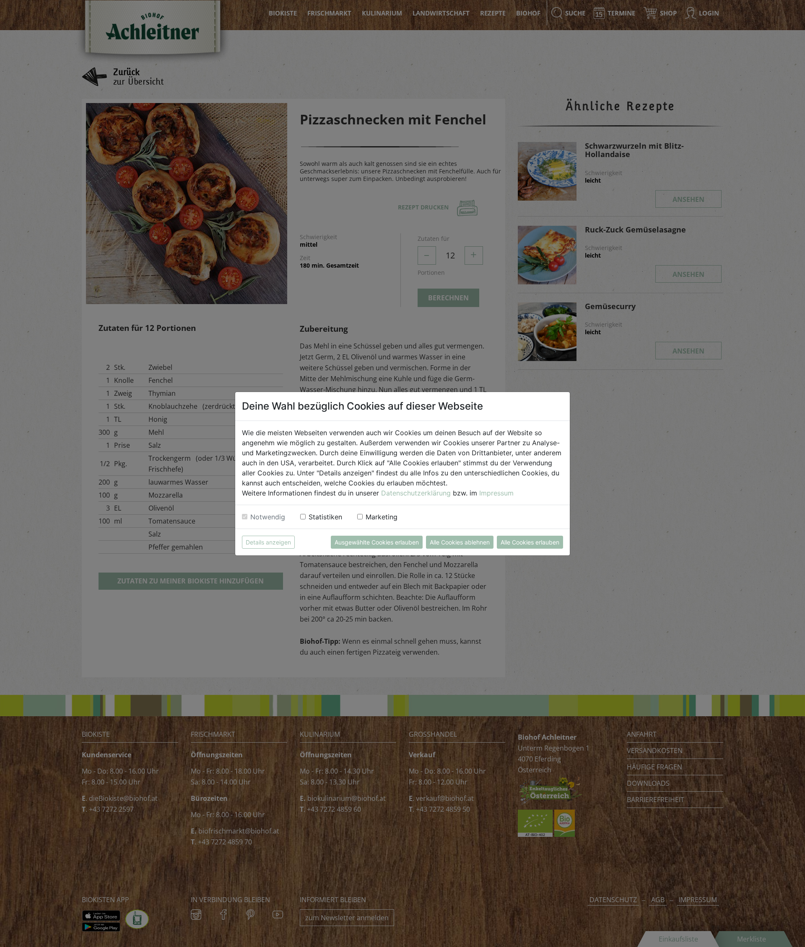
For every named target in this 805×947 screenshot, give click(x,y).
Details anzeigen (268, 542)
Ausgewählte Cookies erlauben (377, 542)
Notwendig (267, 517)
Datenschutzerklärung (416, 493)
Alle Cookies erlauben (530, 542)
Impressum (496, 493)
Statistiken (325, 517)
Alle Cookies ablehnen (460, 542)
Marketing (381, 517)
